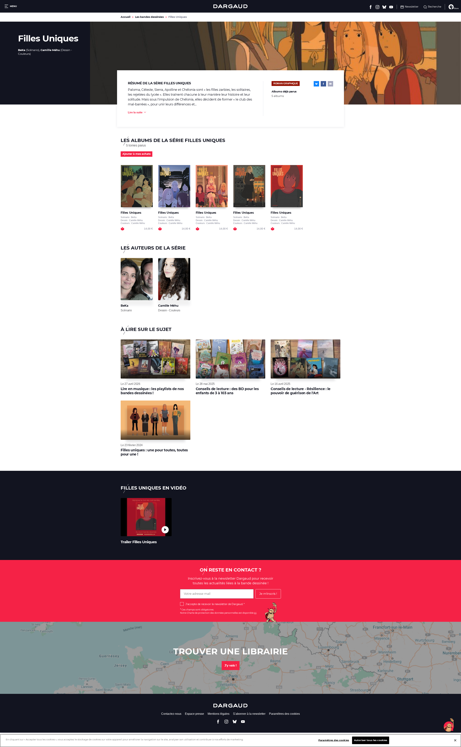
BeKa (21, 50)
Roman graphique (285, 83)
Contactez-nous (171, 713)
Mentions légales (218, 713)
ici (255, 613)
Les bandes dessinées (149, 17)
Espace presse (194, 713)
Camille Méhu (50, 50)
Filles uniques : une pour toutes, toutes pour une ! (154, 452)
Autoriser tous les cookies (370, 740)
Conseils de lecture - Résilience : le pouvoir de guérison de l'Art (300, 391)
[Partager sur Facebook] (323, 83)
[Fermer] (455, 740)
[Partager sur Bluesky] (316, 83)
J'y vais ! (231, 665)
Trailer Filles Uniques (139, 542)
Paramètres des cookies (284, 713)
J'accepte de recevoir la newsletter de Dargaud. (214, 604)
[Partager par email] (330, 83)
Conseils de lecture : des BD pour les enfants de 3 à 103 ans (227, 391)
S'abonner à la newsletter (249, 713)
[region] (230, 740)
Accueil (125, 17)
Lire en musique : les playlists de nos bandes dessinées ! (152, 391)
